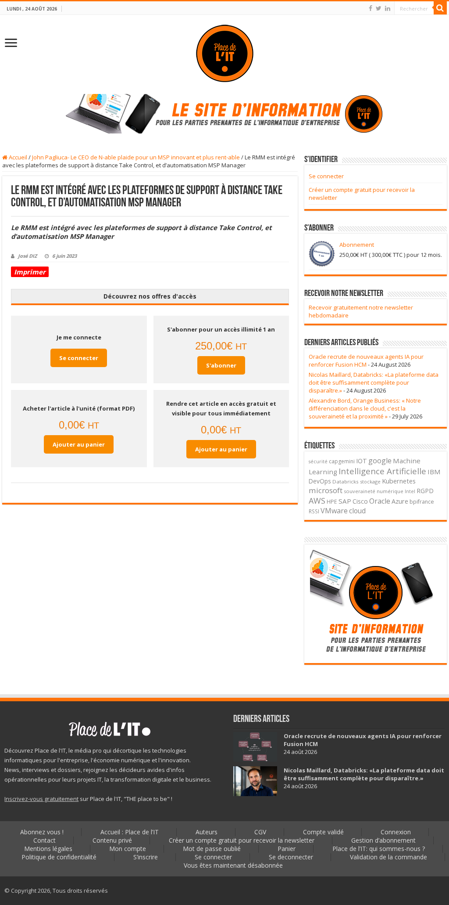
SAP (345, 501)
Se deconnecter (291, 857)
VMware (334, 511)
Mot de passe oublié (212, 848)
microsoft (325, 490)
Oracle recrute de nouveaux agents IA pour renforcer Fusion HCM (366, 360)
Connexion (396, 832)
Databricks (345, 481)
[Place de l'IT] (224, 53)
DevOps (320, 481)
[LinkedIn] (387, 8)
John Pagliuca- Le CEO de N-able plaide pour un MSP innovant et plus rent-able (136, 157)
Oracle (379, 501)
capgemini (342, 461)
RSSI (314, 511)
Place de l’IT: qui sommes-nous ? (378, 848)
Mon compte (127, 848)
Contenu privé (112, 840)
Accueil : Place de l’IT (129, 832)
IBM (434, 471)
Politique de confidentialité (58, 857)
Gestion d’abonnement (383, 840)
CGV (260, 832)
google (380, 460)
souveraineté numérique (373, 491)
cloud (357, 511)
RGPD (425, 491)
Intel (410, 491)
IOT (361, 461)
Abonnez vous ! (42, 832)
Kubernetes (399, 480)
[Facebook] (370, 8)
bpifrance (422, 501)
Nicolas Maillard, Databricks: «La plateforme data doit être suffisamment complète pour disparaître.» (373, 382)
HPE (332, 501)
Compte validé (323, 832)
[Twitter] (378, 8)
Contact (44, 840)
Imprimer (30, 271)
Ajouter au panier (79, 444)
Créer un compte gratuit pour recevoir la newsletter (241, 840)
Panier (287, 848)
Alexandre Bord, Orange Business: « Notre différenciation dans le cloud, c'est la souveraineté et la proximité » (365, 408)
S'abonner (221, 365)
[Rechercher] (440, 7)
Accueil (17, 157)
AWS (317, 500)
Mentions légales (48, 848)
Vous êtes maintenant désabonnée (233, 865)
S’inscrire (145, 857)
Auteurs (206, 832)
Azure (400, 501)
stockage (370, 481)
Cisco (360, 501)
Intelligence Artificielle (382, 470)
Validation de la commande (388, 857)
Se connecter (78, 358)
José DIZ (27, 255)
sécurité (318, 461)
